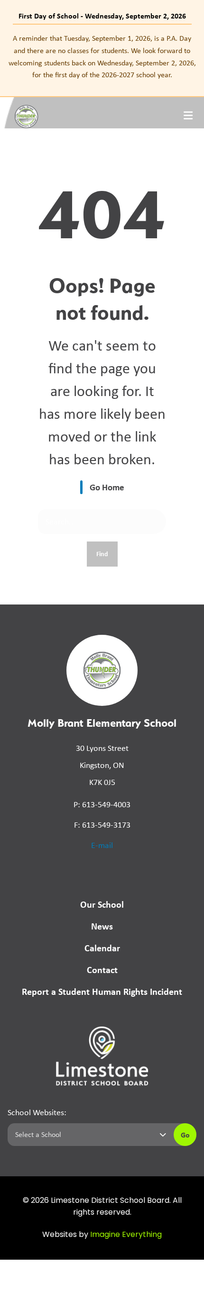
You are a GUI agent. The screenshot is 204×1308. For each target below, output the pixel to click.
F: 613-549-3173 (102, 824)
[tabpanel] (102, 56)
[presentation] (188, 115)
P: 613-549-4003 (102, 804)
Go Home (107, 487)
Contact (102, 969)
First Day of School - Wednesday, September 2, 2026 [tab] (102, 15)
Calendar (102, 947)
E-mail (102, 845)
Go (185, 1134)
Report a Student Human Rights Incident (102, 991)
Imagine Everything (126, 1235)
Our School (102, 904)
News (102, 926)
